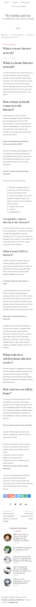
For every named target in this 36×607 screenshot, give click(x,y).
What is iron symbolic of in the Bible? (27, 516)
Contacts (15, 2)
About (7, 2)
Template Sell (13, 602)
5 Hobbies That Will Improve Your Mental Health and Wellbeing (22, 559)
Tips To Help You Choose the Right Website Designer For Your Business (22, 570)
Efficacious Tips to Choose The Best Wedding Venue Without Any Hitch (21, 537)
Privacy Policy (25, 2)
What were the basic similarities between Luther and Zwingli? (10, 517)
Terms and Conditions (19, 6)
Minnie (14, 58)
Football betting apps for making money (22, 549)
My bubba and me (18, 16)
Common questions (9, 44)
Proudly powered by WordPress (13, 600)
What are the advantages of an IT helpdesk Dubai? (21, 581)
